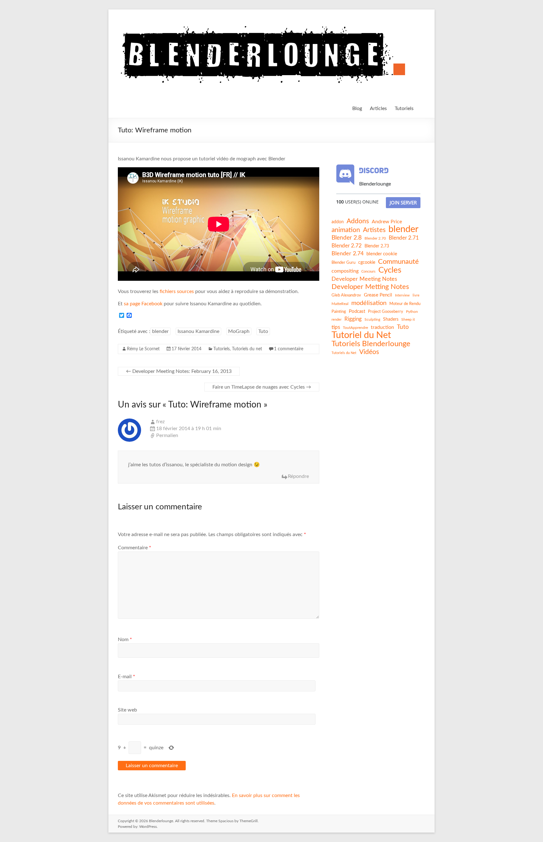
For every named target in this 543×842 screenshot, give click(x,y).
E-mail (126, 676)
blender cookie (381, 254)
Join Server (403, 202)
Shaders (390, 319)
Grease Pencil (378, 295)
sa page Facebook (143, 303)
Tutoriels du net (247, 349)
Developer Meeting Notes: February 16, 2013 (179, 371)
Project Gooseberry (385, 311)
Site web (127, 709)
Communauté (398, 261)
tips (336, 327)
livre (416, 295)
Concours (368, 271)
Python (412, 311)
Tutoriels (404, 108)
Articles (378, 108)
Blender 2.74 (348, 254)
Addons (358, 221)
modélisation (369, 303)
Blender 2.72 (347, 245)
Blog (357, 108)
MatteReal (340, 304)
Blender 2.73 (377, 246)
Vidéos (369, 352)
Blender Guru (343, 262)
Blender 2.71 (404, 238)
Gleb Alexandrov (346, 295)
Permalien (167, 435)
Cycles (389, 270)
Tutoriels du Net (344, 353)
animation (346, 230)
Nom (125, 639)
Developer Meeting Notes (364, 279)
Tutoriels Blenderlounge (371, 344)
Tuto (263, 331)
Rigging (353, 319)
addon (338, 222)
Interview (402, 295)
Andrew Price (387, 221)
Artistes (374, 230)
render (337, 319)
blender (160, 331)
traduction (382, 327)
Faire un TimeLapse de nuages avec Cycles (261, 387)
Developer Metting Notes (370, 286)
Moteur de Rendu (404, 304)
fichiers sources (177, 291)
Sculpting (372, 319)
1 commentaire (288, 349)
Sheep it (408, 319)
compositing (345, 271)
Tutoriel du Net (361, 335)
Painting (339, 311)
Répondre (298, 476)
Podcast (357, 311)
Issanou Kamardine (198, 331)
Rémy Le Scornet (143, 349)
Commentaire (134, 547)
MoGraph (239, 331)
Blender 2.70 (375, 238)
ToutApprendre (355, 328)
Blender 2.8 (347, 238)
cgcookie (366, 262)
